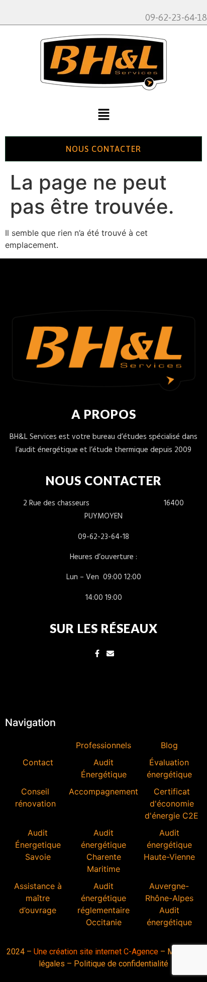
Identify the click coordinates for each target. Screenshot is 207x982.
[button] (103, 115)
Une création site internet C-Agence (96, 951)
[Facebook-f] (97, 653)
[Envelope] (110, 653)
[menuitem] (37, 745)
